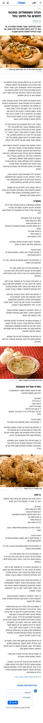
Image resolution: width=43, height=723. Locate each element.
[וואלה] (21, 3)
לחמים (26, 677)
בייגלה (16, 677)
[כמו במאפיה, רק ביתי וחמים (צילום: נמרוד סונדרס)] (21, 473)
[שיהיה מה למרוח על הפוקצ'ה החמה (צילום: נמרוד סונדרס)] (21, 364)
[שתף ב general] (4, 3)
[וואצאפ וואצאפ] (8, 3)
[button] (34, 3)
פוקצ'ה (21, 677)
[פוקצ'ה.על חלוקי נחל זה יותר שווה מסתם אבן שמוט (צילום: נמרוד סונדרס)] (21, 54)
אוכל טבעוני (37, 677)
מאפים (31, 677)
